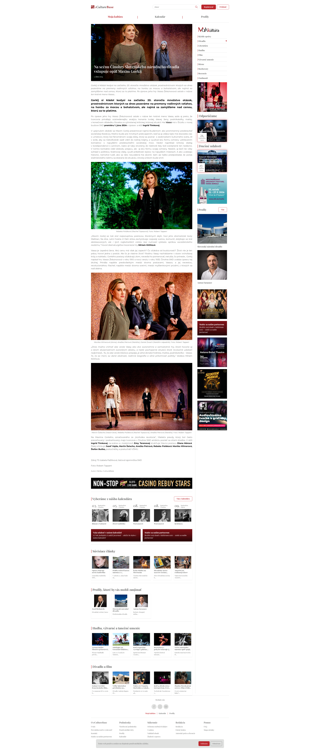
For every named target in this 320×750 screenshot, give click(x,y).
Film (199, 55)
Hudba (201, 50)
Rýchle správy (204, 36)
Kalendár (160, 16)
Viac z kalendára (183, 499)
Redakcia (179, 726)
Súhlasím (204, 743)
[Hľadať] (196, 7)
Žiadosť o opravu (153, 736)
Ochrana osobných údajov (157, 726)
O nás (93, 726)
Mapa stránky (209, 730)
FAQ (205, 726)
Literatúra (202, 45)
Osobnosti (202, 78)
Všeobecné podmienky (128, 726)
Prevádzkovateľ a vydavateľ (101, 730)
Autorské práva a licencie (185, 733)
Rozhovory (202, 68)
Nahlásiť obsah (153, 733)
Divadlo (201, 41)
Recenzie (202, 73)
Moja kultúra (115, 16)
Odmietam (216, 743)
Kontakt (94, 733)
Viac (222, 209)
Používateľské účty (126, 730)
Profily (205, 16)
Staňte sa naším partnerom (101, 736)
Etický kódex (181, 730)
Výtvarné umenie (205, 59)
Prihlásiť (223, 7)
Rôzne (200, 64)
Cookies (150, 730)
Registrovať (208, 7)
